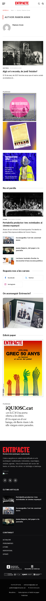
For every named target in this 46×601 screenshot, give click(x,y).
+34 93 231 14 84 (16, 585)
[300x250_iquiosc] (19, 433)
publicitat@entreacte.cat (17, 588)
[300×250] (19, 180)
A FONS (5, 547)
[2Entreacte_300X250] (19, 149)
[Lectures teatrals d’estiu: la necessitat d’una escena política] (8, 261)
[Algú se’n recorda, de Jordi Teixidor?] (23, 53)
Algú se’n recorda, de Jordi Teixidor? (20, 71)
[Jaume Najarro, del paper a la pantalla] (8, 250)
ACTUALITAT (7, 540)
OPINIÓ (5, 554)
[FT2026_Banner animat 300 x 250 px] (19, 121)
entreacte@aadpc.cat (31, 585)
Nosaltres (12, 592)
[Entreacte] (22, 4)
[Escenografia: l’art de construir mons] (8, 240)
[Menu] (3, 3)
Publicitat (24, 595)
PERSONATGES (8, 543)
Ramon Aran (18, 25)
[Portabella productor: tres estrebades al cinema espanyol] (23, 204)
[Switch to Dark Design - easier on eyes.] (39, 4)
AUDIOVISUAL (7, 551)
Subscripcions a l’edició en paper (28, 592)
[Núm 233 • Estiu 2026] (23, 396)
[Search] (42, 3)
